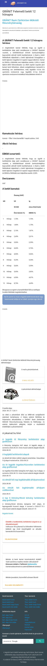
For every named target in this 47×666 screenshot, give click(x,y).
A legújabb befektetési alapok (15, 454)
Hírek (26, 620)
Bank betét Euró (8, 602)
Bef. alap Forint (7, 615)
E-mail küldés (28, 380)
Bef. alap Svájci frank (9, 620)
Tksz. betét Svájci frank (33, 604)
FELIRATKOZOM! (11, 539)
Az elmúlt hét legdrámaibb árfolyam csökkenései (23, 489)
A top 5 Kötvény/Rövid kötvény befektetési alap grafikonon (23, 499)
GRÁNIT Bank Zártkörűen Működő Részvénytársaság (20, 21)
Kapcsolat (28, 630)
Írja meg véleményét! (14, 585)
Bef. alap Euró (7, 617)
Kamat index (29, 627)
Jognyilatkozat (30, 622)
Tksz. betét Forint (31, 600)
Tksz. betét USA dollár (32, 607)
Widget (27, 617)
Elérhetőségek (28, 400)
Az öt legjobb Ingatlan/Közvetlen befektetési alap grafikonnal (23, 465)
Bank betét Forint (8, 600)
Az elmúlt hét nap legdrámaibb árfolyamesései (23, 480)
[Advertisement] (23, 105)
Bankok (27, 625)
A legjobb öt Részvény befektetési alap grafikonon (23, 440)
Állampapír (6, 628)
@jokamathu (32, 564)
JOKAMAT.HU (21, 3)
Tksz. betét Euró (30, 602)
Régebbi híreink (7, 513)
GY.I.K (27, 615)
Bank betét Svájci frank (10, 604)
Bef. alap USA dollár (9, 622)
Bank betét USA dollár (10, 607)
